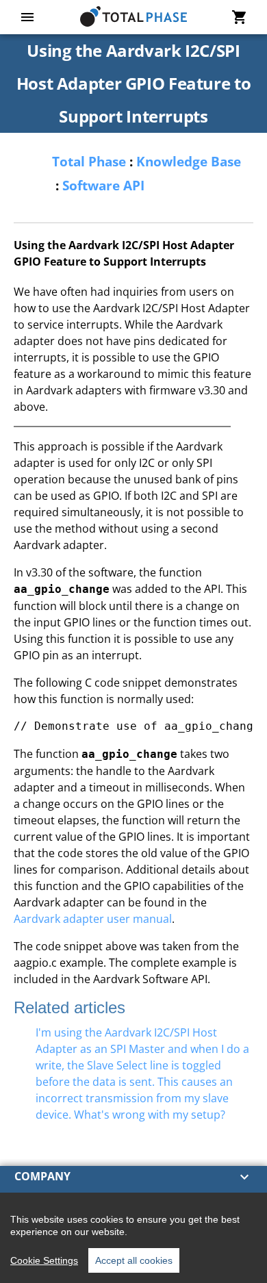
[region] (133, 1238)
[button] (133, 1177)
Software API (103, 185)
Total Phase (89, 161)
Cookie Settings (44, 1260)
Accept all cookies (134, 1260)
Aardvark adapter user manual (93, 918)
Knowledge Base (188, 161)
